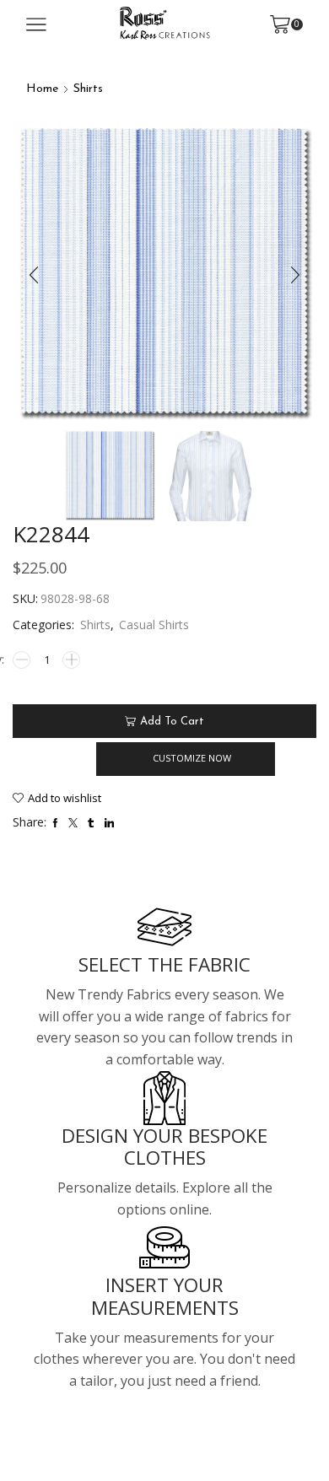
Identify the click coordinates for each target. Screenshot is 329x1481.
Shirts (88, 89)
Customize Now (192, 757)
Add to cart (172, 721)
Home (42, 89)
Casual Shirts (154, 625)
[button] (34, 275)
